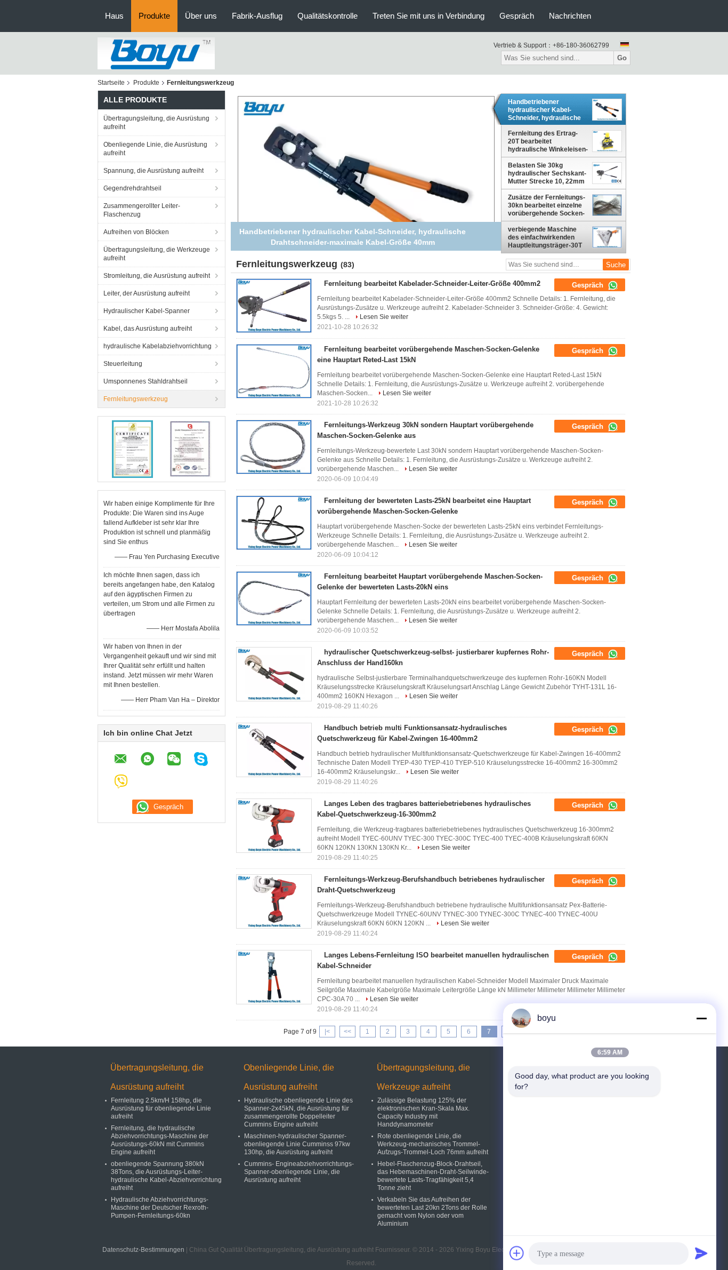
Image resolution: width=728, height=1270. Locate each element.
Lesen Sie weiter (384, 317)
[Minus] (701, 1018)
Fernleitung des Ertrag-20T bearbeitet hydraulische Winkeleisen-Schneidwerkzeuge (548, 141)
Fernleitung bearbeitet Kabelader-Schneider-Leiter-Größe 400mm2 (432, 283)
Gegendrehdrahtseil (132, 188)
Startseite (111, 82)
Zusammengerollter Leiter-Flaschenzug (141, 210)
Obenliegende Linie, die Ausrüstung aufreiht (155, 149)
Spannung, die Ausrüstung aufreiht (153, 170)
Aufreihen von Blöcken (136, 232)
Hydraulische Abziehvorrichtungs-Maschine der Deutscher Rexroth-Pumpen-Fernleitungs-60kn (159, 1207)
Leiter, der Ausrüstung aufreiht (146, 293)
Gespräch (516, 16)
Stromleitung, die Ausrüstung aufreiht (156, 275)
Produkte (154, 15)
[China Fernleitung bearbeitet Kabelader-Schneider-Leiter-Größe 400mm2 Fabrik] (274, 305)
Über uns (201, 15)
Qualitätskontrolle (327, 15)
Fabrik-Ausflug (257, 15)
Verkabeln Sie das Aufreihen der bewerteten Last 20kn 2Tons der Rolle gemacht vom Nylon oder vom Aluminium (432, 1211)
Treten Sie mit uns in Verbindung (428, 15)
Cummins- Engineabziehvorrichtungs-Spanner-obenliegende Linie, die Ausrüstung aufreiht (299, 1172)
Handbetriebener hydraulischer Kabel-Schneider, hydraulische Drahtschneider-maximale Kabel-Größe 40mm (547, 110)
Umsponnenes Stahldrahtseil (145, 381)
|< (327, 1031)
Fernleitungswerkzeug (135, 399)
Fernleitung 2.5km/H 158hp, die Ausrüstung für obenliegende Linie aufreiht (161, 1108)
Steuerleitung (122, 364)
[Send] (701, 1253)
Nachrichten (570, 15)
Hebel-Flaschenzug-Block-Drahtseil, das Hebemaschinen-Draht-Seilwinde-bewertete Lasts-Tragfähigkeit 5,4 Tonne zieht (433, 1176)
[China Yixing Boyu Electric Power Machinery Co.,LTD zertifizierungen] (132, 448)
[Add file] (516, 1253)
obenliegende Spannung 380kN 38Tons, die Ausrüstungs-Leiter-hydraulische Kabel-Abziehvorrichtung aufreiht (166, 1176)
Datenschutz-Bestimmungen (143, 1249)
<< (347, 1031)
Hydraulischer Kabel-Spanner (146, 311)
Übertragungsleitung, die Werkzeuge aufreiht (156, 254)
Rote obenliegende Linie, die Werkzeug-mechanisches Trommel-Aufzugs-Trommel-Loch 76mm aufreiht (432, 1144)
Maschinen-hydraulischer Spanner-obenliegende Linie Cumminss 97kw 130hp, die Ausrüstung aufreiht (297, 1144)
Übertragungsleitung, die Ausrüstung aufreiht (156, 123)
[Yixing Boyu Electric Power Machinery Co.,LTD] (156, 53)
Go (622, 58)
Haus (114, 15)
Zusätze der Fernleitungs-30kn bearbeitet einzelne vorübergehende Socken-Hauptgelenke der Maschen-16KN (546, 205)
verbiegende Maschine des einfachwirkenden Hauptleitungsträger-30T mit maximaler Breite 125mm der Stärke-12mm (547, 237)
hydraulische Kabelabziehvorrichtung (157, 346)
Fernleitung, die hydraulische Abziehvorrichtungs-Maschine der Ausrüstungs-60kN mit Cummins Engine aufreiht (159, 1140)
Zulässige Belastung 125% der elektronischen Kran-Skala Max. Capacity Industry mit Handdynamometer (423, 1112)
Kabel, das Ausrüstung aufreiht (147, 328)
